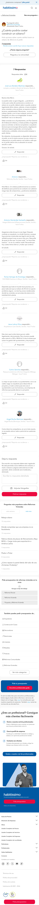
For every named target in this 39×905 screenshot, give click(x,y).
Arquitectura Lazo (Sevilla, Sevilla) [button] (15, 326)
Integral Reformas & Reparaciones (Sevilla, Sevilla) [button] (19, 222)
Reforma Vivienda (10, 597)
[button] (19, 816)
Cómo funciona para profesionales (11, 850)
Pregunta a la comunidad (19, 55)
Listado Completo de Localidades (11, 840)
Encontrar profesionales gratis (19, 688)
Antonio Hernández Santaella (15, 220)
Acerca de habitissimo (7, 854)
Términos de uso (8, 873)
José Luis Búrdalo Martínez (15, 86)
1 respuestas (5, 569)
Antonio (15, 177)
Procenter (4, 832)
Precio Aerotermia (6, 820)
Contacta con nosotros (8, 859)
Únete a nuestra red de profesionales (19, 754)
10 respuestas (6, 521)
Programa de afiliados (7, 858)
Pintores (3, 834)
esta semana (10, 511)
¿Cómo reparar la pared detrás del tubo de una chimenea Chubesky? (19, 564)
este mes (28, 511)
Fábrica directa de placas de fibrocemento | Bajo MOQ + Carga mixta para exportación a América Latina (19, 541)
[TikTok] (21, 863)
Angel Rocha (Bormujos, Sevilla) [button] (15, 421)
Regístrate (4, 848)
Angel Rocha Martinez (15, 419)
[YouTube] (17, 863)
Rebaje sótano (6, 517)
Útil (6, 160)
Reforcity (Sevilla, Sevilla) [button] (15, 179)
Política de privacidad (10, 877)
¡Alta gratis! (26, 2)
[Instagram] (3, 863)
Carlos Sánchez (15, 370)
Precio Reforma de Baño (8, 819)
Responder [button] (20, 152)
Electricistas (4, 835)
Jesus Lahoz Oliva (15, 324)
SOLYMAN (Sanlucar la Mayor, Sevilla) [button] (15, 279)
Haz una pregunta (30, 15)
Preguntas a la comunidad (8, 828)
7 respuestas (6, 44)
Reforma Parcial (10, 593)
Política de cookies (9, 882)
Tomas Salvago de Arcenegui (15, 277)
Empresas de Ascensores (8, 823)
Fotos (3, 830)
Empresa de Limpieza (7, 824)
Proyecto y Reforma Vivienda (14, 602)
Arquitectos (4, 839)
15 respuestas (6, 533)
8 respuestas (5, 557)
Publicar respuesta (19, 494)
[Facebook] (7, 863)
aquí (19, 700)
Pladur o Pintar (6, 553)
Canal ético (4, 856)
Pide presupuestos (19, 902)
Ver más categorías (19, 672)
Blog (2, 827)
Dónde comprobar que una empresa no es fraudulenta (17, 528)
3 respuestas (5, 547)
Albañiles (4, 837)
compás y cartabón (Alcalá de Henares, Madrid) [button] (19, 88)
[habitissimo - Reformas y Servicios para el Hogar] (8, 8)
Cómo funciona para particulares (10, 846)
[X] (12, 863)
